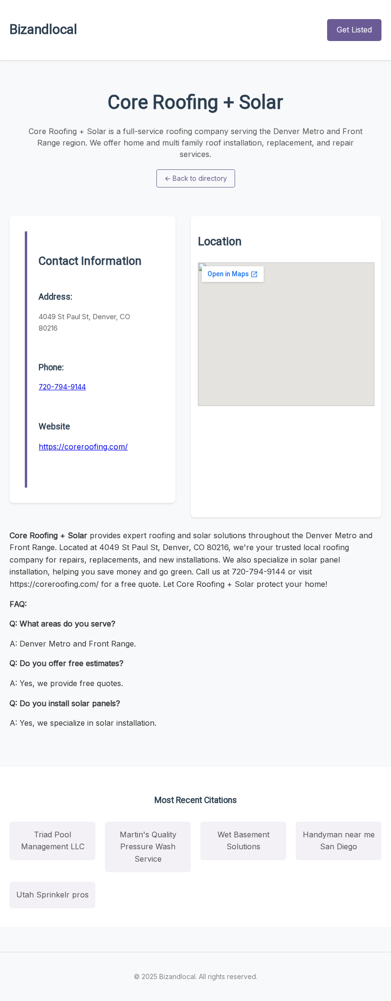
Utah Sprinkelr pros (52, 894)
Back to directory (196, 178)
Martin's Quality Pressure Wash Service (148, 847)
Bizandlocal (43, 29)
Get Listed (354, 29)
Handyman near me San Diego (339, 841)
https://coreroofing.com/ (83, 446)
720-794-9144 (62, 386)
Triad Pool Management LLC (52, 841)
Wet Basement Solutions (243, 841)
